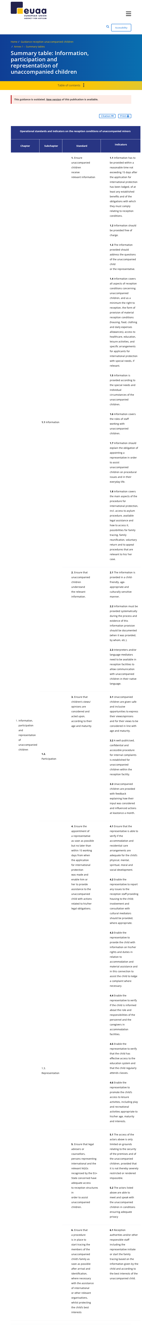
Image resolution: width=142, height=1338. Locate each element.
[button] (107, 26)
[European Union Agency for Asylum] (71, 10)
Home (14, 41)
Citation (106, 116)
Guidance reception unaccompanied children (47, 41)
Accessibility (121, 27)
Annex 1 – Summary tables (29, 46)
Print (123, 116)
